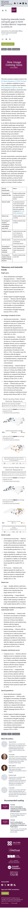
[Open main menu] (2, 10)
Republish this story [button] (7, 44)
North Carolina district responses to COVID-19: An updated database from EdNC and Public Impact (18, 809)
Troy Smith (12, 31)
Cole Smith (14, 33)
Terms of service (5, 903)
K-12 (9, 49)
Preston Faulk (5, 33)
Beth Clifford (18, 31)
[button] (6, 39)
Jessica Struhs (5, 31)
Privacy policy (14, 903)
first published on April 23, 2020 (11, 87)
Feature (4, 49)
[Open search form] (5, 10)
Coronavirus (16, 49)
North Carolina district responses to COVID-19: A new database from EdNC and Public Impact (18, 824)
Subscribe (5, 893)
